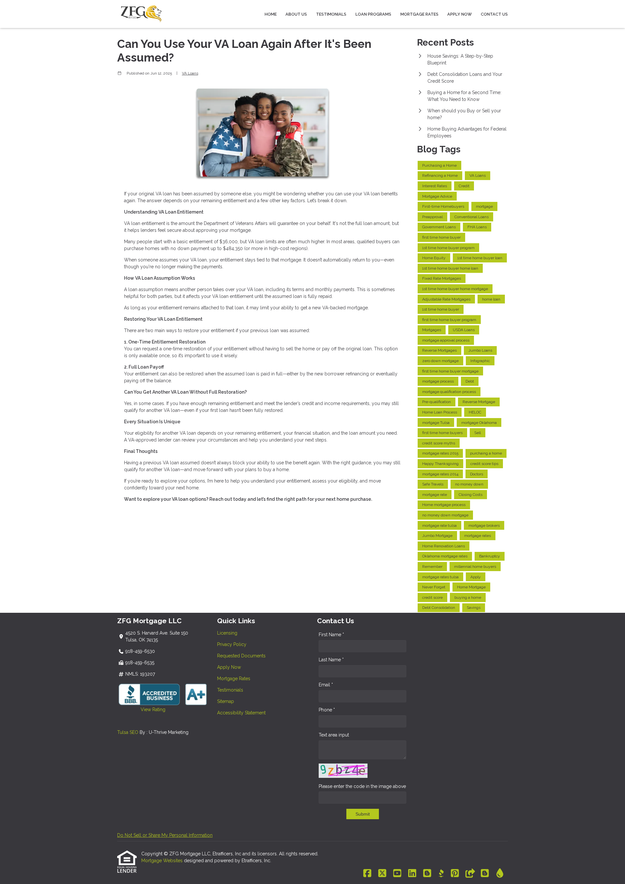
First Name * (331, 634)
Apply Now (459, 14)
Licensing (227, 633)
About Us (296, 14)
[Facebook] (367, 873)
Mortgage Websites (162, 860)
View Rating (141, 709)
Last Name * (331, 659)
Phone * (327, 709)
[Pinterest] (455, 873)
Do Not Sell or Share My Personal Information (165, 835)
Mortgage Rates (419, 14)
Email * (326, 684)
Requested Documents (241, 655)
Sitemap (225, 701)
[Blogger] (427, 873)
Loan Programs (373, 14)
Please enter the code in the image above (362, 786)
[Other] (470, 873)
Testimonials (331, 14)
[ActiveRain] (500, 873)
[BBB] (441, 873)
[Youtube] (397, 873)
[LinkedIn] (412, 873)
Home (271, 14)
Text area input (334, 734)
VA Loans (190, 73)
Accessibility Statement (241, 712)
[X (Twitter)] (382, 873)
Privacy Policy (231, 644)
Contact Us (494, 14)
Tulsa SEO (127, 732)
